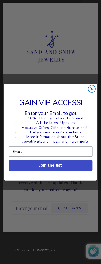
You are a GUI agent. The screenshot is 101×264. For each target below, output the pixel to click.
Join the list (50, 165)
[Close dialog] (91, 88)
